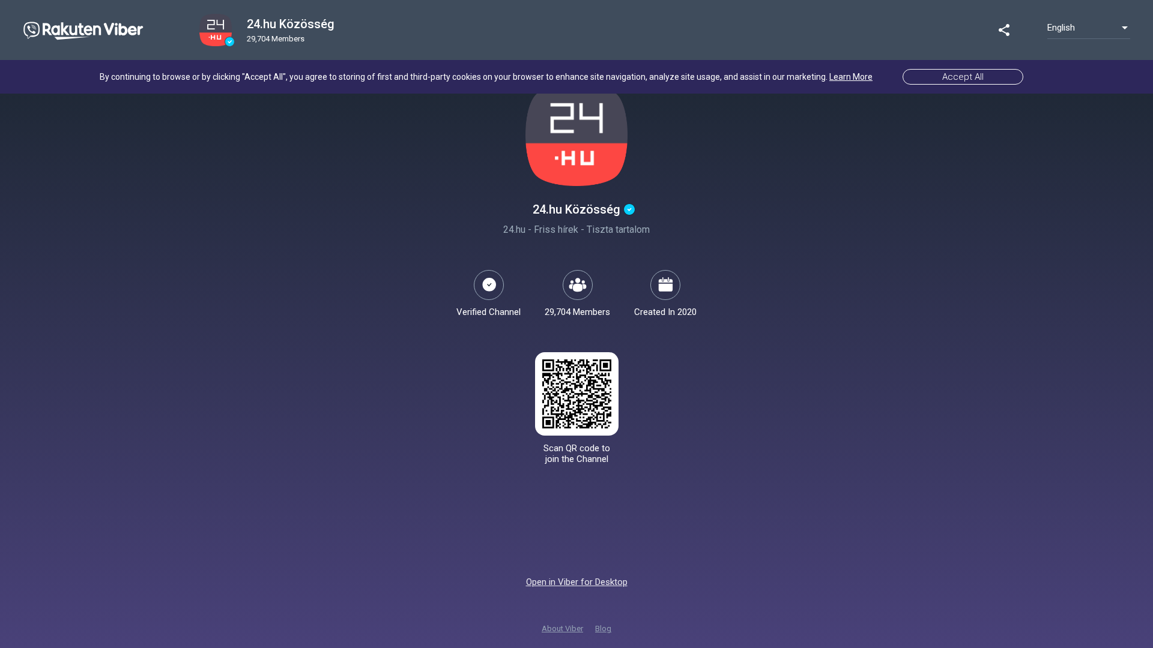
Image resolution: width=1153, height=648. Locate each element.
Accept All (963, 76)
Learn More (851, 77)
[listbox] (1088, 27)
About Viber (562, 628)
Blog (603, 628)
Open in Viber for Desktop (577, 582)
